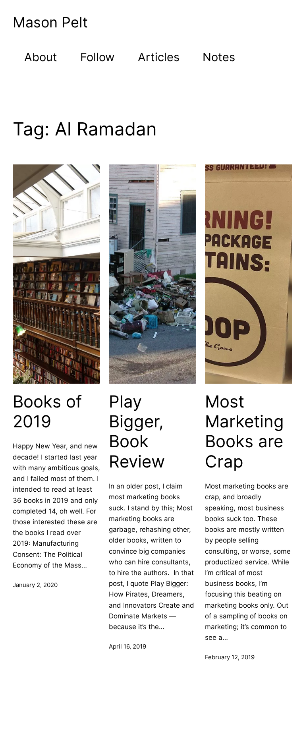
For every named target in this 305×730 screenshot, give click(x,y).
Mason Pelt (50, 22)
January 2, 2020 (35, 585)
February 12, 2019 (230, 657)
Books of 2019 (47, 411)
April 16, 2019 (127, 646)
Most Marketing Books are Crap (244, 431)
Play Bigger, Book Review (137, 431)
